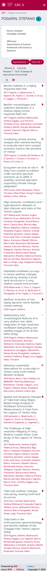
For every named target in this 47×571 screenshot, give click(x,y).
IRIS (3, 12)
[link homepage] (14, 5)
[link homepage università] (35, 5)
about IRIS (6, 569)
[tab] (7, 80)
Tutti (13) (36, 62)
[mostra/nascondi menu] (44, 5)
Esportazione (20, 62)
